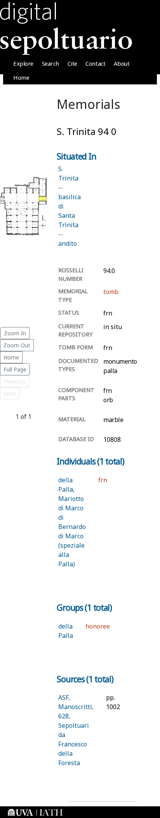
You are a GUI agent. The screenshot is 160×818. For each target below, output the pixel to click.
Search (50, 63)
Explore (23, 63)
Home (21, 77)
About (122, 63)
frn (102, 480)
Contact (95, 63)
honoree (97, 626)
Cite (72, 63)
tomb (110, 291)
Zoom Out (16, 345)
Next (9, 393)
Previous (15, 381)
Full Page (14, 369)
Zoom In (15, 333)
